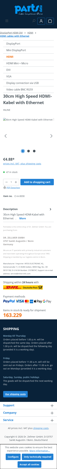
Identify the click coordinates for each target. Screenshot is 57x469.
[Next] (51, 136)
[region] (28, 136)
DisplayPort (13, 43)
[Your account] (41, 21)
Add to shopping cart (37, 182)
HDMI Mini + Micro (17, 63)
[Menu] (6, 21)
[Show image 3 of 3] (34, 151)
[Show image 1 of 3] (23, 151)
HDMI (9, 57)
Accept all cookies (29, 464)
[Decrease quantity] (6, 182)
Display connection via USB (22, 83)
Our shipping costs (15, 394)
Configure (13, 456)
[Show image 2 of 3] (28, 151)
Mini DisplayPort (16, 50)
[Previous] (5, 136)
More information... (39, 450)
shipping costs (41, 428)
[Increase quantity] (16, 182)
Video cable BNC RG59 (19, 89)
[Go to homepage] (28, 9)
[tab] (27, 213)
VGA (8, 76)
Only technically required (37, 456)
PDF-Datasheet (13, 187)
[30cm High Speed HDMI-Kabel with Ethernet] (28, 136)
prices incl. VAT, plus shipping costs (22, 163)
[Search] (33, 21)
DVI (8, 70)
